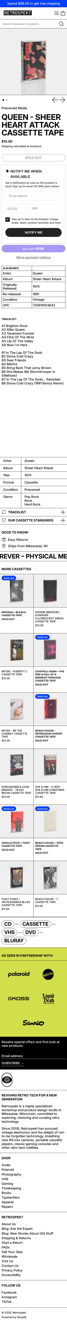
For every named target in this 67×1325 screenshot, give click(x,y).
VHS (5, 1179)
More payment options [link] (33, 257)
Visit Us (7, 1261)
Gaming (7, 1183)
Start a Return (12, 1243)
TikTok (7, 1302)
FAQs (6, 1247)
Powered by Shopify (14, 1317)
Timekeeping (11, 1188)
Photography (11, 1174)
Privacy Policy (12, 1270)
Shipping (7, 146)
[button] (63, 13)
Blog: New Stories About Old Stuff (27, 1233)
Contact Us (10, 1266)
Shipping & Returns (16, 1238)
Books (6, 1193)
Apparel (7, 1202)
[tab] (3, 100)
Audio (6, 1165)
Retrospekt (19, 1312)
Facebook (9, 1292)
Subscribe (11, 1063)
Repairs (7, 1207)
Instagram (9, 1297)
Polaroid (8, 1169)
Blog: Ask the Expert (17, 1228)
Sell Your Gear (12, 1252)
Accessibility (11, 1275)
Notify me (33, 232)
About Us (9, 1224)
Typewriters (11, 1197)
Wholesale (9, 1256)
